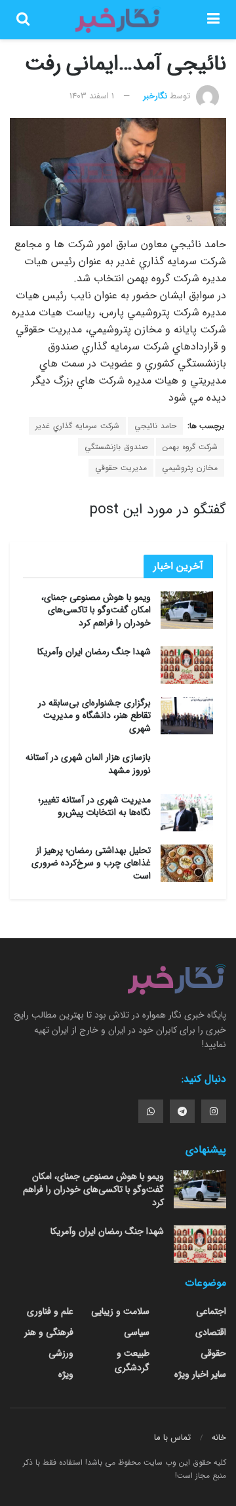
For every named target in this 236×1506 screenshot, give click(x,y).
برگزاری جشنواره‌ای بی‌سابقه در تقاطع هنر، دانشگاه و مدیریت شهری (94, 716)
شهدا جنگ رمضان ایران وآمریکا (94, 651)
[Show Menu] (213, 19)
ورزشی (61, 1353)
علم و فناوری (50, 1311)
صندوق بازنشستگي (116, 447)
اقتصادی (210, 1332)
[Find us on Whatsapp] (150, 1111)
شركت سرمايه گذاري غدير (77, 426)
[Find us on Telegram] (182, 1111)
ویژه (65, 1374)
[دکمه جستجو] (23, 19)
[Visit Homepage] (118, 20)
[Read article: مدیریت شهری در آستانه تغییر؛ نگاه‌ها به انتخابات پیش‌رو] (187, 812)
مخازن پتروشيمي (190, 468)
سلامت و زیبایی (120, 1311)
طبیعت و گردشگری (132, 1360)
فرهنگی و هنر (48, 1332)
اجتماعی (211, 1311)
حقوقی (213, 1353)
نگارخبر (155, 96)
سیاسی (136, 1332)
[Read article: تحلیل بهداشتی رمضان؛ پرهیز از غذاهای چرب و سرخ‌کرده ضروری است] (187, 863)
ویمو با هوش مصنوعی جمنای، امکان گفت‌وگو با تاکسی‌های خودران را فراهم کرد (96, 610)
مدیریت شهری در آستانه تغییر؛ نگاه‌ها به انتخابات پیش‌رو (94, 806)
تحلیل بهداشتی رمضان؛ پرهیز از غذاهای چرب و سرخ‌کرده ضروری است (91, 863)
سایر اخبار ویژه (200, 1374)
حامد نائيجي (155, 426)
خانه (219, 1437)
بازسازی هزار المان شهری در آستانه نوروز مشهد (88, 764)
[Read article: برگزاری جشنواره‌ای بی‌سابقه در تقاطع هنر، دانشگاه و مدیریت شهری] (187, 715)
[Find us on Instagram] (213, 1111)
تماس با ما (172, 1437)
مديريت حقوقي (121, 468)
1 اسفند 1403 (91, 96)
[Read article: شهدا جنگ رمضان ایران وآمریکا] (187, 664)
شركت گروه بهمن (190, 447)
